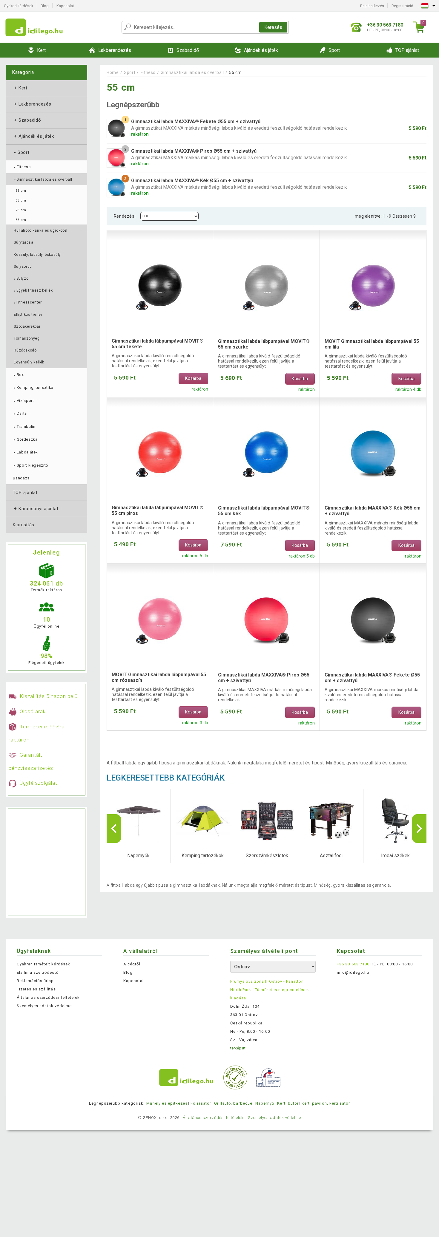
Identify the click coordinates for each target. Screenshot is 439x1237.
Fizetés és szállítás (36, 989)
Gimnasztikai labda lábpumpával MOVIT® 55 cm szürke (264, 344)
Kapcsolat (65, 6)
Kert (20, 88)
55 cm (21, 191)
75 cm (21, 210)
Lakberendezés (32, 104)
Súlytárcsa (23, 242)
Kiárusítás (23, 524)
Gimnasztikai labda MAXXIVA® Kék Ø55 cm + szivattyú (372, 510)
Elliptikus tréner (28, 314)
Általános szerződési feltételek (48, 997)
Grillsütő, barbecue (233, 1103)
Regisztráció (402, 6)
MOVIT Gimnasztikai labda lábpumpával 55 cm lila (372, 344)
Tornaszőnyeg (26, 338)
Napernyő (264, 1103)
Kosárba (193, 378)
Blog (45, 6)
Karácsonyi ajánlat (35, 508)
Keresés (273, 27)
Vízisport (23, 400)
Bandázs (21, 478)
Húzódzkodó (25, 350)
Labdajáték (25, 452)
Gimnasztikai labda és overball (43, 179)
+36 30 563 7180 (353, 964)
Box (18, 374)
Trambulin (24, 426)
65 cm (21, 200)
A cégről (131, 964)
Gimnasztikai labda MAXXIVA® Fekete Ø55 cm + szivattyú (372, 677)
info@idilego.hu (353, 972)
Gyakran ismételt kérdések (43, 964)
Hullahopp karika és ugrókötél (40, 230)
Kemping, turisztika (33, 387)
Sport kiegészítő (30, 465)
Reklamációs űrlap (35, 981)
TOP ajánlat (25, 492)
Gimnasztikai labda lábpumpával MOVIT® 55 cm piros (157, 510)
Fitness (21, 167)
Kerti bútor (287, 1103)
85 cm (21, 220)
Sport (21, 152)
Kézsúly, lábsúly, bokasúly (37, 255)
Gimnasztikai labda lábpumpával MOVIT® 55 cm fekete (157, 343)
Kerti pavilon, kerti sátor (326, 1103)
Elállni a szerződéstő (38, 972)
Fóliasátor (201, 1103)
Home (113, 72)
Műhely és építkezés (167, 1103)
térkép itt (237, 1048)
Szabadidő (27, 120)
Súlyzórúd (23, 266)
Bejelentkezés (372, 6)
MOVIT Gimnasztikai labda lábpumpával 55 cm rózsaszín (159, 677)
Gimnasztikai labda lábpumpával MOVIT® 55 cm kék (264, 510)
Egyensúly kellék (29, 362)
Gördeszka (25, 439)
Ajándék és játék (33, 136)
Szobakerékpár (27, 326)
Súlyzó (21, 278)
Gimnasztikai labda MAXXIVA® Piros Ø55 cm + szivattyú (263, 677)
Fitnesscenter (28, 302)
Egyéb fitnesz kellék (33, 290)
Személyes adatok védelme (44, 1006)
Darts (20, 413)
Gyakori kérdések (18, 6)
